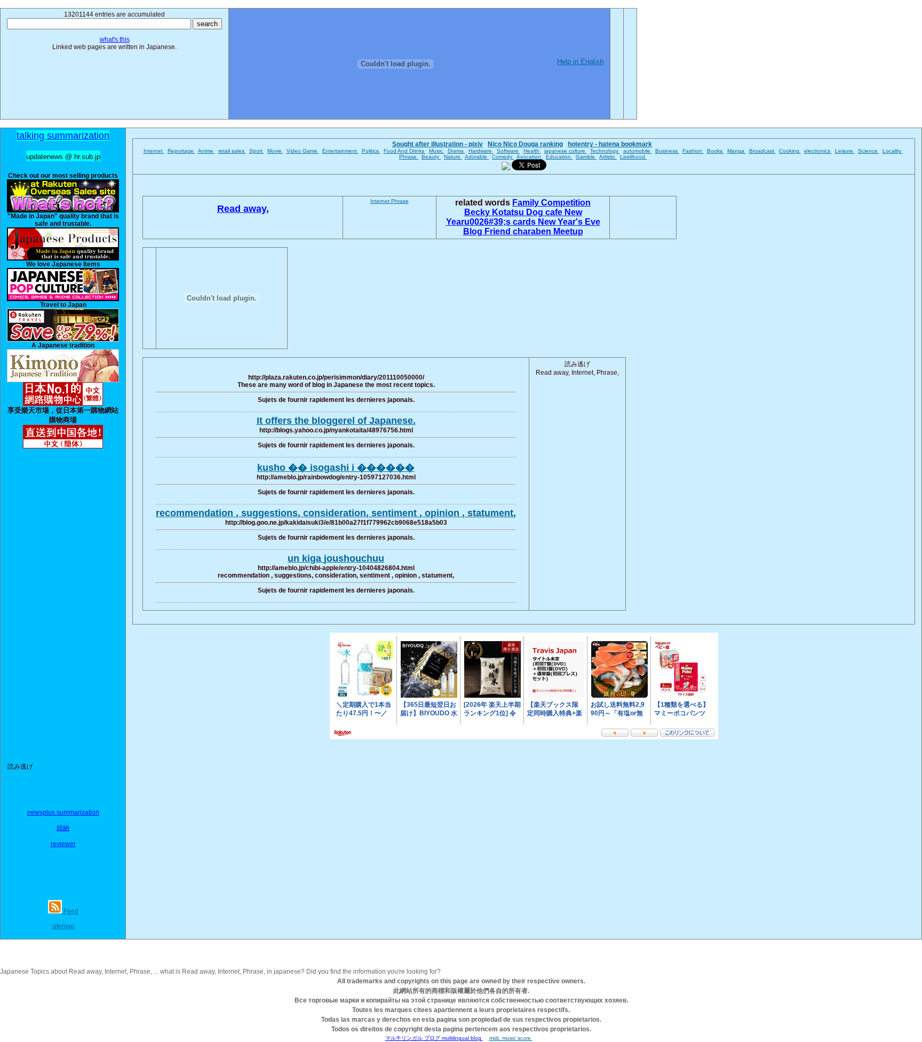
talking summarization (63, 135)
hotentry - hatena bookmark (610, 144)
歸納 (63, 828)
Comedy (503, 157)
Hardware (481, 151)
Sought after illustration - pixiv (437, 144)
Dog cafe (545, 212)
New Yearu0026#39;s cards (514, 217)
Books (715, 151)
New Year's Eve (569, 221)
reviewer (63, 844)
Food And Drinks (405, 151)
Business (667, 151)
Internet (154, 151)
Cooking (790, 151)
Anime (206, 151)
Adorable (477, 157)
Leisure (845, 151)
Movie (275, 151)
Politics (371, 151)
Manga (736, 151)
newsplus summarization (63, 812)
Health (532, 151)
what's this (115, 39)
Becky (478, 212)
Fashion (693, 151)
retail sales (232, 151)
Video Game (303, 151)
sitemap (63, 926)
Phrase (408, 157)
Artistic (608, 157)
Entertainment (340, 151)
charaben (533, 231)
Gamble (586, 157)
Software (508, 151)
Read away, (243, 208)
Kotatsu (509, 212)
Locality (893, 151)
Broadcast (762, 151)
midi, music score (510, 1038)
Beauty (431, 157)
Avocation (529, 157)
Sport (256, 151)
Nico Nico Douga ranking (525, 144)
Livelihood (633, 157)
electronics (818, 151)
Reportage (181, 151)
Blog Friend (488, 231)
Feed (70, 911)
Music (436, 151)
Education (559, 157)
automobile (637, 151)
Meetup (568, 231)
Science (868, 151)
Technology (605, 151)
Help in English (580, 62)
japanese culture (565, 151)
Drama (456, 151)
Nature (453, 157)
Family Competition (551, 202)
